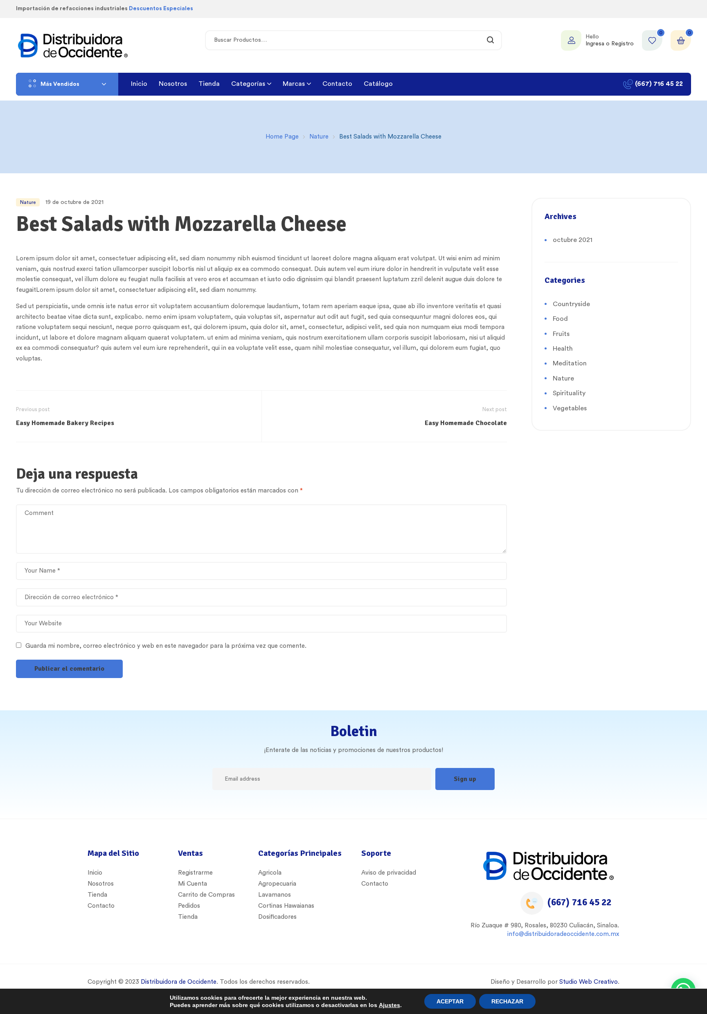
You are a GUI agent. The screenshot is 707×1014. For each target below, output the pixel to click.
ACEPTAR (450, 1001)
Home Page (282, 137)
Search (491, 40)
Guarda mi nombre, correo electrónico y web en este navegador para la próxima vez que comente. (165, 646)
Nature (319, 137)
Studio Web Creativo (588, 982)
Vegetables (570, 408)
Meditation (570, 363)
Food (560, 319)
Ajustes (389, 1005)
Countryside (571, 304)
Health (563, 348)
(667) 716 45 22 (579, 902)
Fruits (561, 334)
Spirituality (569, 393)
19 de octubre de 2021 (74, 202)
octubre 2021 (572, 240)
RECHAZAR (507, 1001)
